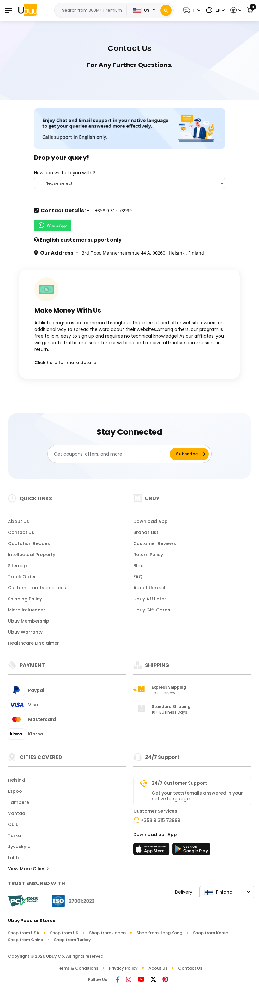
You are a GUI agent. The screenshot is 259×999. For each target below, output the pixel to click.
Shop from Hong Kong (159, 933)
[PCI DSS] (23, 901)
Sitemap (17, 565)
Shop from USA (23, 933)
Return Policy (148, 554)
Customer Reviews (154, 543)
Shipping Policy (25, 599)
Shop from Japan (107, 933)
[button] (191, 10)
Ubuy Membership (28, 621)
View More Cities (27, 869)
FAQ (137, 577)
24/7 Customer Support (179, 783)
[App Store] (152, 851)
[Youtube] (141, 980)
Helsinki (16, 780)
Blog (138, 565)
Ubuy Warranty (25, 632)
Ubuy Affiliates (150, 599)
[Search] (166, 10)
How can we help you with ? (64, 173)
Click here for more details (65, 362)
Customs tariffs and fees (37, 588)
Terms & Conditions (77, 968)
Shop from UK (64, 933)
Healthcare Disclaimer (33, 643)
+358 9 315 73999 (160, 820)
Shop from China (25, 940)
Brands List (145, 532)
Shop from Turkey (72, 940)
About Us (18, 521)
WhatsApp (57, 225)
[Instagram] (128, 980)
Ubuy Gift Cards (151, 610)
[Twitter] (153, 980)
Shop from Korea (210, 933)
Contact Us (21, 532)
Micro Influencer (26, 610)
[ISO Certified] (70, 900)
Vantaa (16, 813)
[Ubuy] (27, 10)
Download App (150, 521)
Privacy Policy (123, 968)
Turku (14, 835)
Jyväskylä (19, 846)
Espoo (15, 791)
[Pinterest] (165, 980)
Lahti (13, 857)
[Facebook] (117, 980)
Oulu (13, 824)
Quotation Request (30, 543)
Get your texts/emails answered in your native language (197, 796)
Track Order (22, 577)
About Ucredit (149, 588)
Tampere (18, 802)
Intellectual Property (31, 554)
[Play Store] (191, 851)
